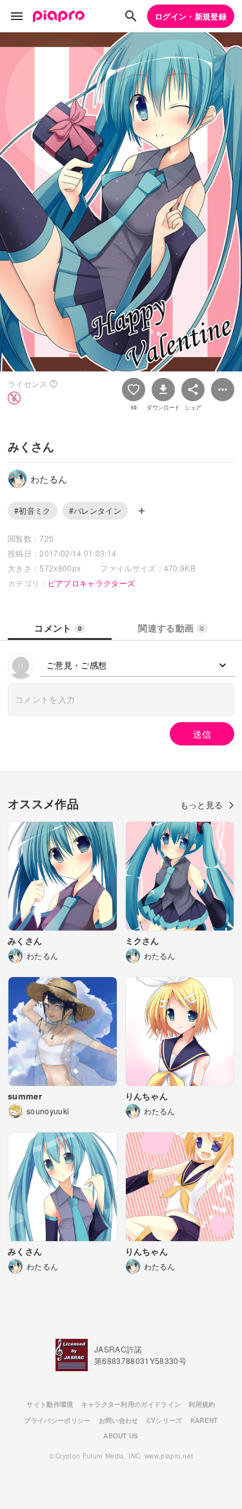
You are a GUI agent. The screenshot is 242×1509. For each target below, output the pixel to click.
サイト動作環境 (49, 1404)
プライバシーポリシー (57, 1420)
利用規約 (201, 1404)
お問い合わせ (119, 1420)
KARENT (204, 1420)
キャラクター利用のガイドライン (131, 1404)
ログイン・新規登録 (191, 16)
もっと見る (201, 805)
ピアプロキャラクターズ (92, 582)
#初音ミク (32, 510)
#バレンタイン (95, 510)
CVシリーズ (164, 1420)
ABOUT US (121, 1435)
